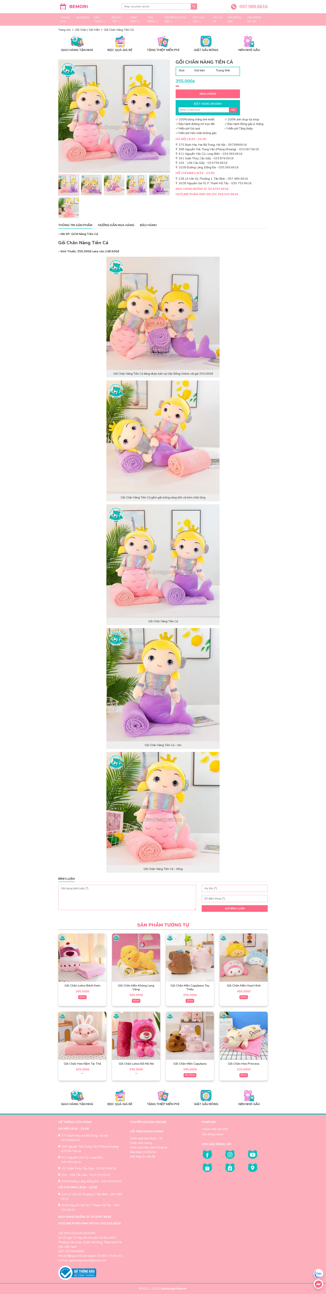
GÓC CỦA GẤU (199, 19)
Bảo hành (148, 225)
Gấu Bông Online (213, 1134)
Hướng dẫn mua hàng (116, 225)
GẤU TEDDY (98, 19)
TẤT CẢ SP (218, 19)
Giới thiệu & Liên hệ (142, 1157)
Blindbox (83, 17)
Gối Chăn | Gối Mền (87, 30)
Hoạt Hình (134, 19)
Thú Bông (151, 19)
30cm (190, 1000)
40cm (82, 997)
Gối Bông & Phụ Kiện (175, 19)
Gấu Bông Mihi (234, 19)
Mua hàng (208, 94)
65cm (244, 1075)
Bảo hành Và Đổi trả (143, 1152)
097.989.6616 (253, 7)
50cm (244, 997)
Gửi (233, 109)
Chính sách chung (141, 1143)
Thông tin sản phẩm (75, 225)
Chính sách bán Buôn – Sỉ (146, 1138)
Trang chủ (65, 19)
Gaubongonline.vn (174, 1288)
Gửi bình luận (235, 908)
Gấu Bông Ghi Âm (254, 19)
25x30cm (190, 1075)
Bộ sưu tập (117, 19)
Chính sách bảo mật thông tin (148, 1147)
